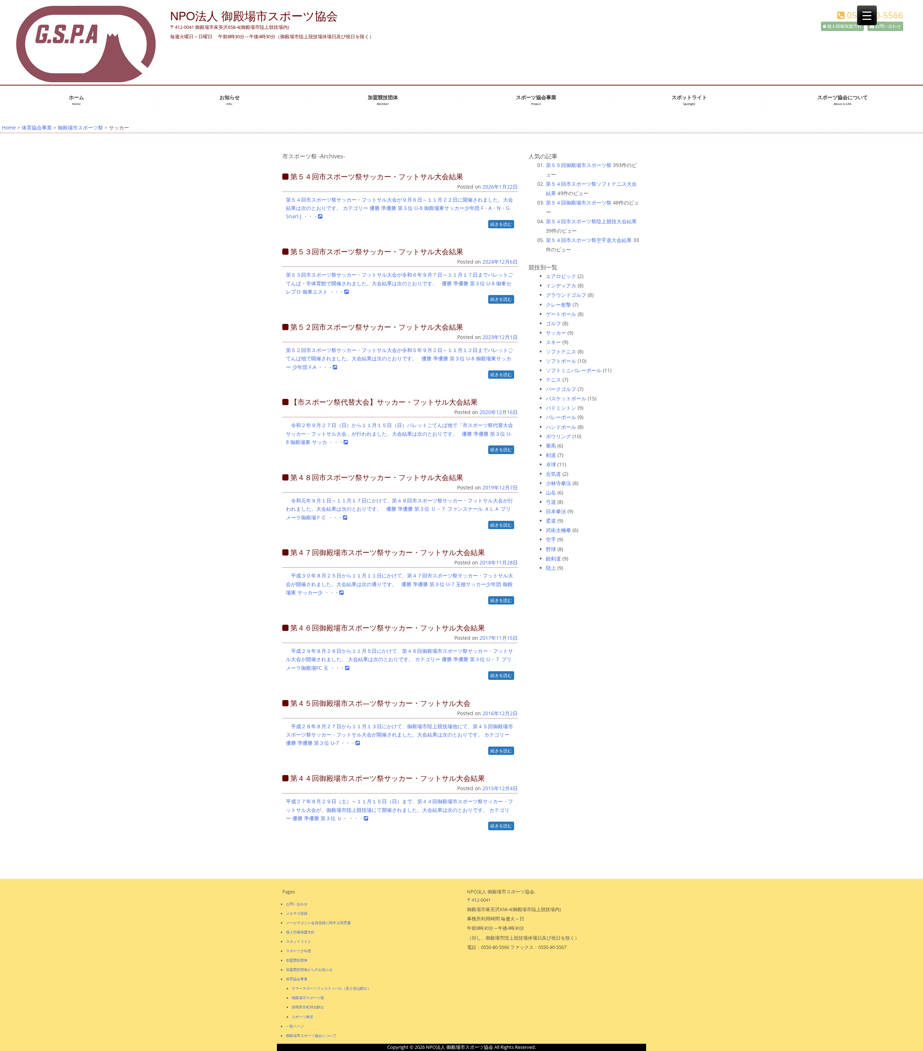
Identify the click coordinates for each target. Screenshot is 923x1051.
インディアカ (561, 285)
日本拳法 (556, 511)
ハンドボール (561, 426)
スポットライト (689, 100)
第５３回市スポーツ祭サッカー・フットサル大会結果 (375, 251)
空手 (551, 539)
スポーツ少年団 (298, 950)
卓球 (551, 464)
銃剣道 (553, 558)
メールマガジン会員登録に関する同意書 (318, 922)
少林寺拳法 (558, 483)
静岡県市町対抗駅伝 (308, 1007)
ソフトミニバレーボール (573, 370)
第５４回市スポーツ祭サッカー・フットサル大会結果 (375, 176)
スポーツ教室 (302, 1016)
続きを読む (501, 224)
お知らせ (230, 100)
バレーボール (561, 417)
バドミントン (561, 407)
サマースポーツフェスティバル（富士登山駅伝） (331, 988)
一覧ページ (295, 1026)
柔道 (551, 520)
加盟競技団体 (383, 100)
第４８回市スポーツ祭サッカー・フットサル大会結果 (375, 477)
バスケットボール (566, 398)
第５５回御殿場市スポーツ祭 (578, 165)
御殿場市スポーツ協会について (311, 1035)
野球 (551, 549)
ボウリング (558, 436)
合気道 (553, 473)
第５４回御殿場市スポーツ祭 (578, 202)
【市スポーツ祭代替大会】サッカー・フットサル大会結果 (383, 402)
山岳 (551, 492)
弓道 (551, 501)
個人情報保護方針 (844, 26)
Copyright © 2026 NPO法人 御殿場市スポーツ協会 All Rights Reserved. (461, 1047)
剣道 (551, 455)
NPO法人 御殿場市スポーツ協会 (254, 15)
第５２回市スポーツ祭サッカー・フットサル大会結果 (375, 327)
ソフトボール (561, 360)
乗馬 (551, 445)
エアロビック (561, 276)
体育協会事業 (37, 127)
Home (9, 127)
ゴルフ (553, 323)
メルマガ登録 (297, 913)
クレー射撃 (558, 304)
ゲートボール (561, 314)
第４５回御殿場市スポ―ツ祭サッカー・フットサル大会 (379, 703)
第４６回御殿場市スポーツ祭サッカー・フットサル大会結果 (386, 628)
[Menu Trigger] (867, 15)
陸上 (551, 567)
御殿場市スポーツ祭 (80, 127)
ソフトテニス (561, 351)
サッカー (556, 332)
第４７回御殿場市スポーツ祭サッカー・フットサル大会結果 (386, 552)
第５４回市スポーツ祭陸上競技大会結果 (591, 221)
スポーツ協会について (842, 100)
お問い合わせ (887, 26)
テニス (553, 379)
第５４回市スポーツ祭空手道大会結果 (589, 240)
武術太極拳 (558, 530)
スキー (553, 342)
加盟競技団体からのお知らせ (309, 969)
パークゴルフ (561, 389)
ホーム (76, 100)
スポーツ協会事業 (536, 100)
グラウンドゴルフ (566, 294)
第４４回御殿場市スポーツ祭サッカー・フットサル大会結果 (386, 778)
